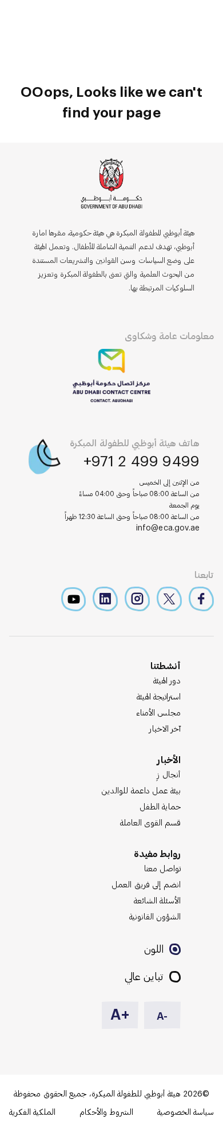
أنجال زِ (169, 775)
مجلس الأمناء (158, 713)
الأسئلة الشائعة (157, 901)
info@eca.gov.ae (168, 528)
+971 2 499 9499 (141, 461)
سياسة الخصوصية (185, 1113)
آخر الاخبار (165, 729)
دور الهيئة (167, 681)
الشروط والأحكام (106, 1113)
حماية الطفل (160, 807)
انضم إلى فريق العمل (146, 885)
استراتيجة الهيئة (159, 697)
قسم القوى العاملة (150, 823)
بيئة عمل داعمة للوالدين (141, 791)
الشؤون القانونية (155, 917)
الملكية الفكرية (32, 1113)
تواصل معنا (162, 869)
